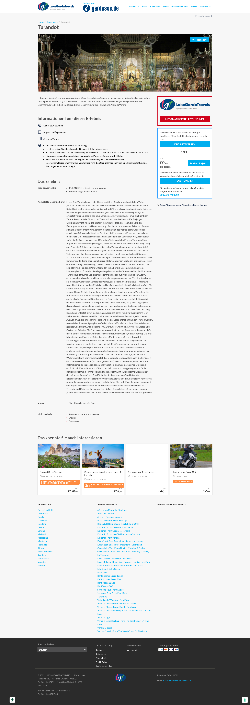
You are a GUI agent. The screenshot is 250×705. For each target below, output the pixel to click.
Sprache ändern (45, 644)
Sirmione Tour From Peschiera (112, 593)
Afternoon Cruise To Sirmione (112, 510)
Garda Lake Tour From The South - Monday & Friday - (123, 551)
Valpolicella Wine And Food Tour (113, 600)
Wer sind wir (132, 650)
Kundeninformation (104, 666)
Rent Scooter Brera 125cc (110, 575)
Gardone (42, 523)
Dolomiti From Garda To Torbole (113, 530)
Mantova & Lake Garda (108, 568)
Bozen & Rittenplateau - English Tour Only (118, 523)
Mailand (42, 534)
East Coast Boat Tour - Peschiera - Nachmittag (120, 541)
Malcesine (43, 537)
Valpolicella (43, 558)
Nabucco (102, 572)
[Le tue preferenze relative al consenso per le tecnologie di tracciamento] (245, 700)
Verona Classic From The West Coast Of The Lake (122, 631)
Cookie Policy (101, 662)
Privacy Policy (101, 658)
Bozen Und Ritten (46, 510)
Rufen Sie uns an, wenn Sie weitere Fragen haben (183, 205)
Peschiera (42, 544)
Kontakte (99, 650)
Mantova (42, 541)
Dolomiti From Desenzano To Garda (115, 527)
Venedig (42, 562)
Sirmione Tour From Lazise (110, 589)
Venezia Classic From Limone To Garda (116, 603)
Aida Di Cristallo (105, 513)
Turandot (102, 596)
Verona (41, 565)
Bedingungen (101, 654)
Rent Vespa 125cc (106, 582)
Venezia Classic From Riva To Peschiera (116, 607)
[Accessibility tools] (12, 700)
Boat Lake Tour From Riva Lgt (112, 520)
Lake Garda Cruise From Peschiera (114, 558)
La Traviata (103, 555)
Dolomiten (43, 513)
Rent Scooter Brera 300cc (110, 579)
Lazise (41, 527)
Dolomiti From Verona (108, 537)
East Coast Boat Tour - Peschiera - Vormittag (119, 544)
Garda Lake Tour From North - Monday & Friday (121, 548)
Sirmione (42, 555)
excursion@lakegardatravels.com (177, 680)
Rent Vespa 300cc (106, 586)
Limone (41, 530)
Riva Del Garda (45, 551)
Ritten (41, 548)
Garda (41, 516)
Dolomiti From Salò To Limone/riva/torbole (118, 534)
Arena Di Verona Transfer (110, 516)
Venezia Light (104, 617)
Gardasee (42, 520)
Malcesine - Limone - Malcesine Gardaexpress (120, 565)
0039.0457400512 (169, 194)
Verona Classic (104, 627)
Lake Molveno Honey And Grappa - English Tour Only (123, 562)
